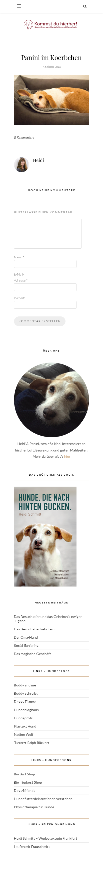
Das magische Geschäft (32, 654)
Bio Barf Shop (24, 774)
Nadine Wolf (23, 734)
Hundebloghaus (26, 710)
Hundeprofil (23, 718)
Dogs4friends (24, 790)
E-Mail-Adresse (21, 277)
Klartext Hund (25, 726)
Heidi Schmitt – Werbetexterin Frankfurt (45, 838)
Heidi (38, 160)
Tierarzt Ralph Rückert (31, 743)
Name (19, 257)
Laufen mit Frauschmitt (32, 846)
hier (67, 456)
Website (20, 298)
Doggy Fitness (25, 701)
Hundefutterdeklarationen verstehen (43, 799)
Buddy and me (25, 685)
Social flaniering (26, 645)
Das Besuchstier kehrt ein (34, 629)
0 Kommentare (24, 138)
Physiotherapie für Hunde (34, 807)
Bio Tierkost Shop (28, 782)
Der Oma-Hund (26, 637)
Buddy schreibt (26, 693)
